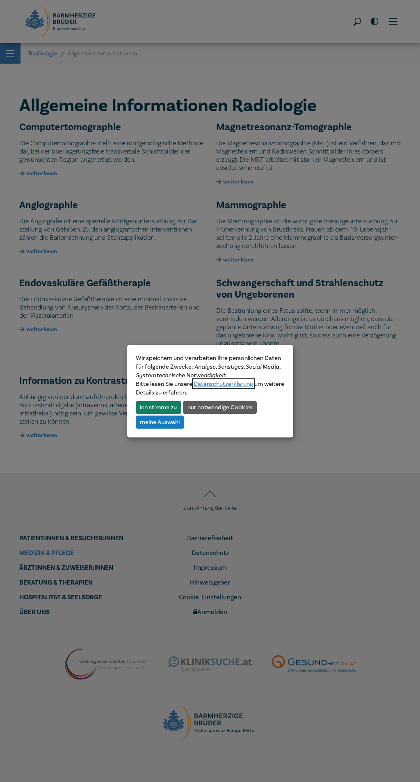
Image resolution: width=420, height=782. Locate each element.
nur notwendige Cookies (220, 407)
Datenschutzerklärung (223, 383)
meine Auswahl (160, 422)
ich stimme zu (158, 407)
